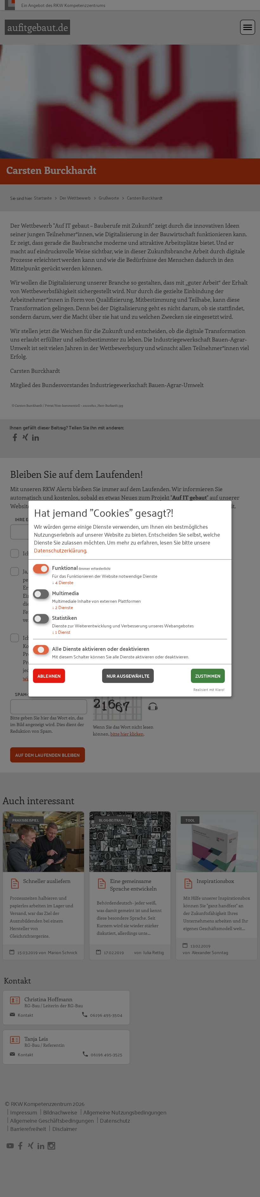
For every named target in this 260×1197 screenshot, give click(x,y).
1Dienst (61, 632)
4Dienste (62, 582)
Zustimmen (207, 676)
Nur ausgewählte (128, 676)
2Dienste (62, 607)
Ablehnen (49, 676)
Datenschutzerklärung (60, 550)
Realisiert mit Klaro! (208, 689)
